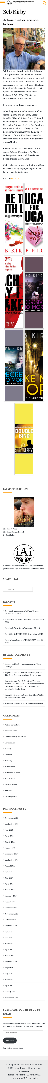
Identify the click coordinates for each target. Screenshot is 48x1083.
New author (10, 766)
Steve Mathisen (11, 703)
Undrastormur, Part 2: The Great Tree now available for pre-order (23, 673)
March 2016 (10, 955)
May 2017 (9, 878)
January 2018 (10, 848)
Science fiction (11, 784)
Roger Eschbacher (12, 672)
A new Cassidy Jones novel (32, 703)
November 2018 (11, 818)
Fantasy (8, 754)
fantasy (8, 748)
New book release (12, 772)
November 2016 (11, 914)
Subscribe (10, 1040)
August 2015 (10, 967)
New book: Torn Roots (14, 628)
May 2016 (9, 943)
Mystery (8, 760)
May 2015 (9, 979)
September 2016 (11, 925)
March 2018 (10, 842)
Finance (8, 664)
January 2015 (10, 991)
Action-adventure (12, 724)
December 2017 (11, 853)
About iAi (20, 1074)
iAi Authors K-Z (19, 1078)
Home (11, 1074)
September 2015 (11, 961)
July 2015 (8, 973)
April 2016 (9, 949)
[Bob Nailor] (24, 512)
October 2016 (10, 919)
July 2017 (8, 871)
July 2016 (8, 931)
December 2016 (11, 907)
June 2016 (9, 937)
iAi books (33, 1078)
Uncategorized (11, 796)
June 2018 (9, 830)
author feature (11, 730)
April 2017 (9, 883)
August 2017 (10, 866)
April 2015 (9, 985)
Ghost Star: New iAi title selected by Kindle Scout (22, 687)
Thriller (8, 790)
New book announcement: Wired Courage (22, 611)
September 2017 (11, 860)
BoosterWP (24, 1071)
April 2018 (9, 836)
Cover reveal (10, 742)
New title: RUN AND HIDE (16, 634)
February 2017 (11, 896)
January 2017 (10, 901)
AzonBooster (21, 1067)
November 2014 (11, 997)
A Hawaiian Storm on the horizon (19, 619)
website (15, 178)
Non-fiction (10, 778)
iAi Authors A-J (34, 1074)
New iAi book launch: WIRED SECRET (20, 640)
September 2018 (11, 824)
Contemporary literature (15, 736)
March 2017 (10, 889)
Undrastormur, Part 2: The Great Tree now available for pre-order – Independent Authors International (24, 684)
